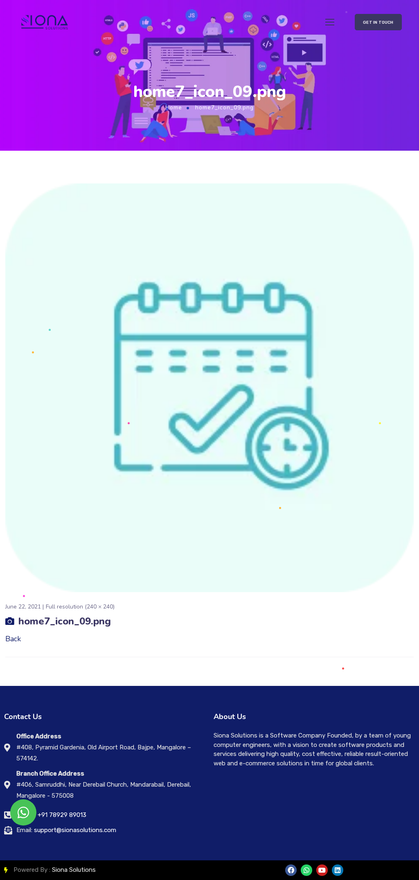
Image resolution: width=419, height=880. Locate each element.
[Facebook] (291, 870)
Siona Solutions (74, 869)
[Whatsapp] (306, 870)
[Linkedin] (337, 870)
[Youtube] (322, 870)
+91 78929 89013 (62, 815)
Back (13, 639)
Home (173, 107)
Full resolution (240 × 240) (80, 607)
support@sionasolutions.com (75, 830)
